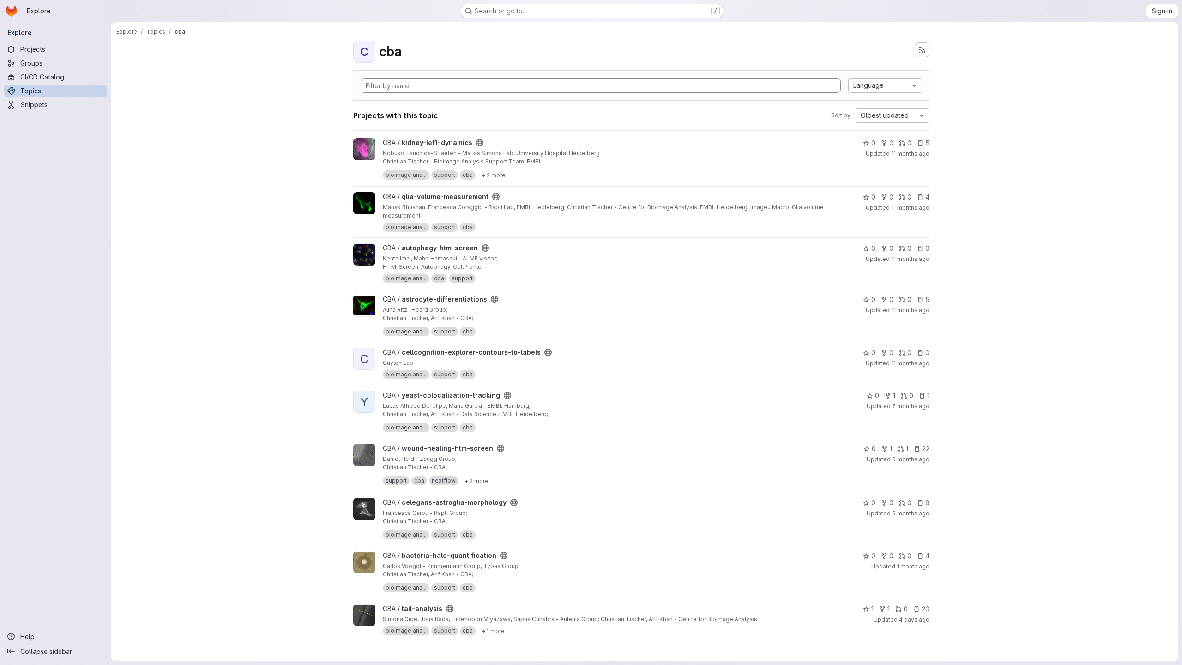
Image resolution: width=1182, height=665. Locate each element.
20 (925, 609)
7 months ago (910, 406)
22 (925, 449)
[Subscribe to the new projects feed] (922, 49)
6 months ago (910, 459)
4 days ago (914, 619)
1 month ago (913, 566)
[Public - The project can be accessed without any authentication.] (479, 142)
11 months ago (910, 153)
